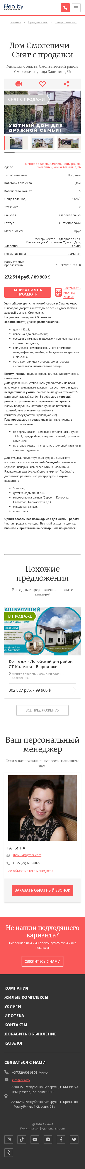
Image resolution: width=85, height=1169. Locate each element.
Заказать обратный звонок (42, 890)
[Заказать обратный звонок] (65, 7)
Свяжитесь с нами (42, 961)
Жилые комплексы (26, 997)
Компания (16, 988)
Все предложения (43, 710)
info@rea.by (21, 1080)
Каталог (13, 1043)
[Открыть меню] (76, 7)
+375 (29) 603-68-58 (27, 863)
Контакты (15, 1024)
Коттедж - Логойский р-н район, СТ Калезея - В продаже (41, 664)
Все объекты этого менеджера (30, 871)
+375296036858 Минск (30, 1072)
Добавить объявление (30, 1034)
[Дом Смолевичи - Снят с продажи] (42, 112)
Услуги (12, 1006)
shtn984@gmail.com (27, 855)
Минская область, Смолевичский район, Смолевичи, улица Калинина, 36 (53, 165)
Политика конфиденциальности (42, 1128)
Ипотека (14, 1015)
